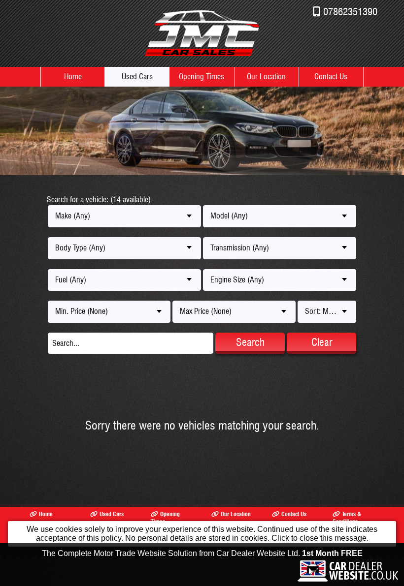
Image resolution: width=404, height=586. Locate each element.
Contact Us (330, 76)
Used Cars (137, 76)
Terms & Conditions (347, 517)
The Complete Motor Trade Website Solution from (202, 553)
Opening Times (201, 76)
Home (73, 76)
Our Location (266, 76)
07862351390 (350, 11)
